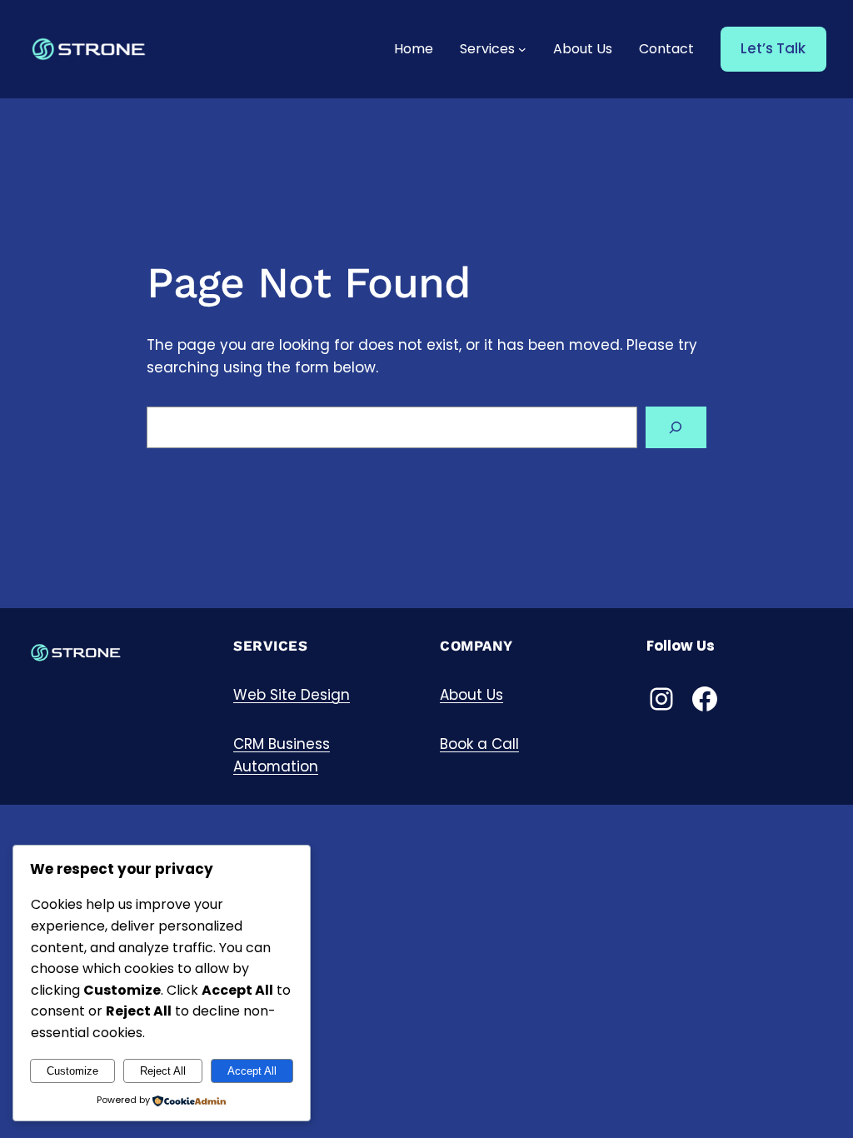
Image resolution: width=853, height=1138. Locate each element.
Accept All (252, 1071)
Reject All (163, 1071)
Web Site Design (291, 695)
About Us (471, 695)
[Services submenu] (522, 49)
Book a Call (479, 744)
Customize (72, 1071)
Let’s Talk (773, 48)
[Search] (676, 428)
